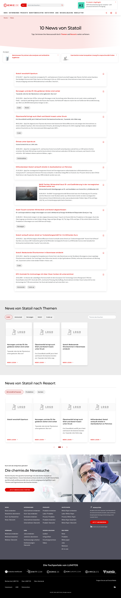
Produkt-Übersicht (49, 523)
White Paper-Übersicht (69, 523)
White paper (66, 540)
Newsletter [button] (78, 13)
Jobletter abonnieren (31, 537)
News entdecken (10, 511)
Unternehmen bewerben (32, 520)
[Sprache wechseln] (111, 13)
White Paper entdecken (69, 511)
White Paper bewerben (69, 520)
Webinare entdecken (11, 534)
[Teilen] (106, 13)
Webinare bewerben (11, 537)
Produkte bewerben (49, 520)
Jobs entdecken (29, 534)
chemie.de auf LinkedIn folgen (100, 526)
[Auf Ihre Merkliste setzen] (103, 74)
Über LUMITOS (26, 581)
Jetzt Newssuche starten (20, 490)
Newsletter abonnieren (12, 514)
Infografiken (47, 537)
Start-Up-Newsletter (12, 517)
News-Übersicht (10, 520)
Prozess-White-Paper (69, 517)
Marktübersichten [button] (36, 13)
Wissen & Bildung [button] (66, 13)
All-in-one (65, 549)
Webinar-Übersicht (11, 540)
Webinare (65, 546)
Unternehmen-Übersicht (32, 523)
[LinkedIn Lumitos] (114, 587)
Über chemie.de (39, 581)
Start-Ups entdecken (30, 514)
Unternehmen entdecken (32, 511)
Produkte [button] (24, 13)
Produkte (65, 537)
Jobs (63, 543)
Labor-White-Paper (68, 514)
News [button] (6, 13)
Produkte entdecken (49, 511)
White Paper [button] (49, 13)
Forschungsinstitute (49, 540)
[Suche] (62, 5)
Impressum (8, 587)
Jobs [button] (57, 13)
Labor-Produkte (48, 514)
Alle (23, 5)
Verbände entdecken (30, 517)
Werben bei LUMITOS (12, 581)
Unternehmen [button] (14, 13)
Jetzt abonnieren (99, 522)
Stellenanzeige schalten (32, 540)
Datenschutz (26, 587)
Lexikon (45, 534)
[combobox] (102, 317)
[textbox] (102, 317)
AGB (17, 587)
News (63, 534)
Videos (45, 543)
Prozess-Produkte (49, 517)
